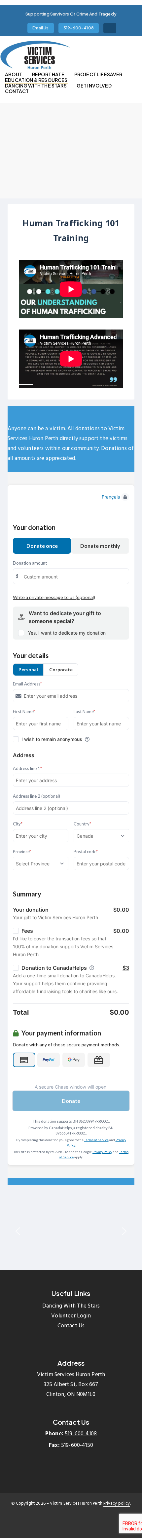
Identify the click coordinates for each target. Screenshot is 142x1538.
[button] (18, 1231)
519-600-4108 (81, 1433)
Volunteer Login (71, 1315)
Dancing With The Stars (71, 1306)
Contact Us (71, 1325)
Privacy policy (116, 1503)
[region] (71, 1231)
